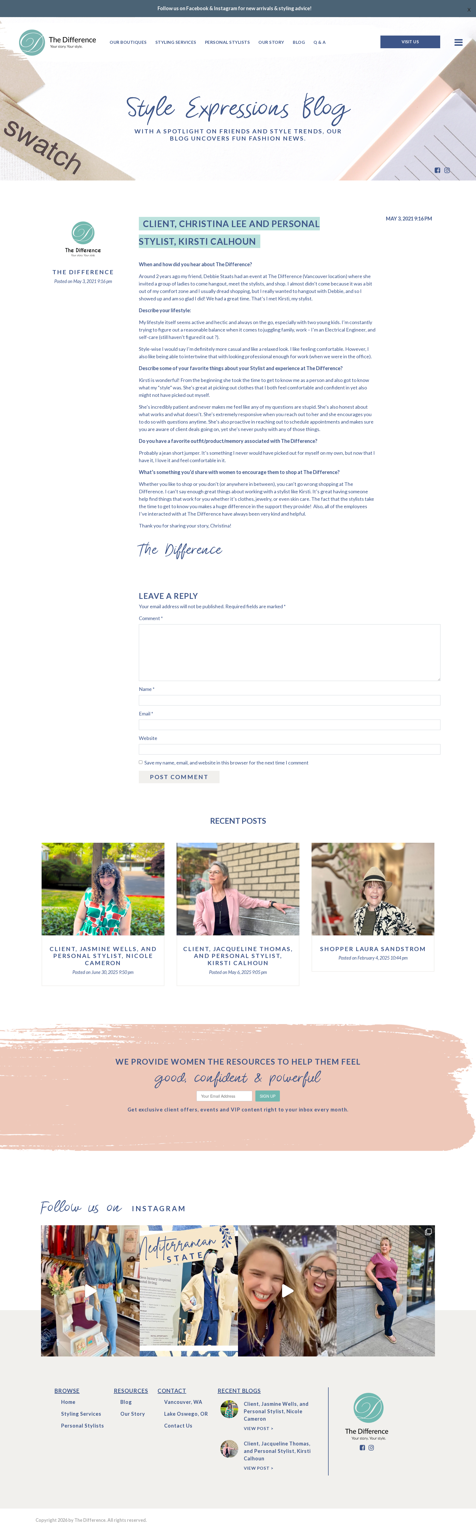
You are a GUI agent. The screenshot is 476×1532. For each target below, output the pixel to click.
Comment (151, 618)
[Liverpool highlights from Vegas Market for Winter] (287, 1290)
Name (147, 689)
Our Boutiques (128, 42)
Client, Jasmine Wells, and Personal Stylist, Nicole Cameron (103, 956)
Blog (299, 42)
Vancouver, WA (183, 1402)
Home (68, 1402)
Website (148, 738)
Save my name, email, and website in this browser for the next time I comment (226, 763)
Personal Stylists (227, 42)
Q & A (319, 42)
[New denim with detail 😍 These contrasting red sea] (386, 1290)
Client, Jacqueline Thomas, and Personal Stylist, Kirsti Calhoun (238, 956)
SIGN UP (267, 1096)
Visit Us (410, 41)
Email (146, 713)
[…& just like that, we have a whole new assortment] (90, 1290)
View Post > (259, 1428)
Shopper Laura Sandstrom (373, 948)
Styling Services (175, 42)
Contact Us (178, 1426)
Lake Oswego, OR (186, 1414)
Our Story (271, 42)
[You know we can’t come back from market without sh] (189, 1290)
